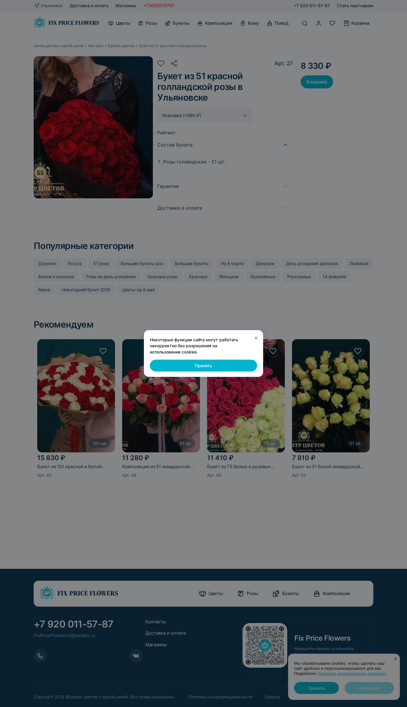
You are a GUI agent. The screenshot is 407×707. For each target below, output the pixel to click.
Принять (203, 365)
